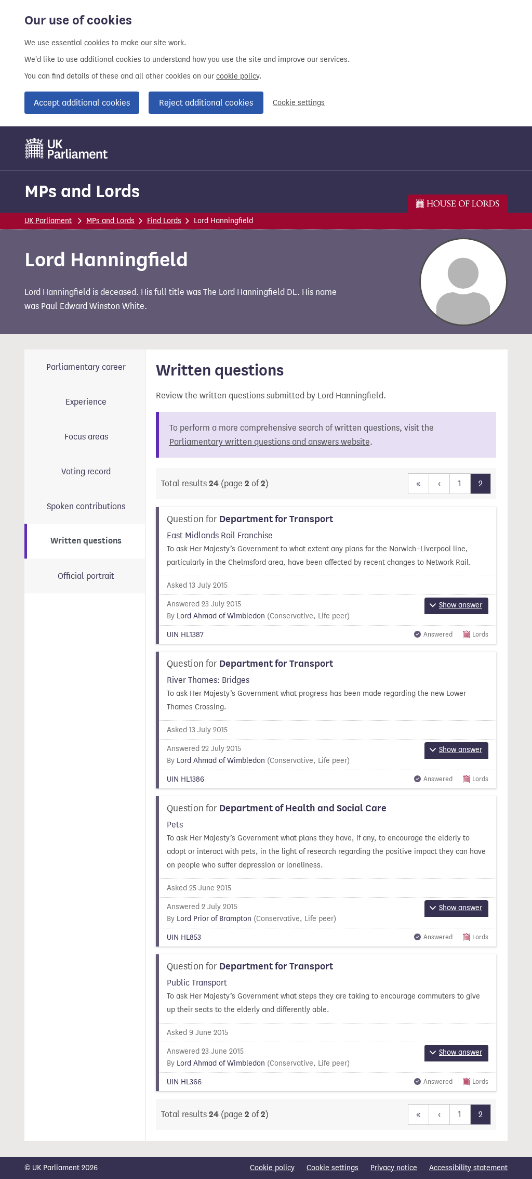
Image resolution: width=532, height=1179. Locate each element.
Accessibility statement (468, 1167)
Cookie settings (299, 102)
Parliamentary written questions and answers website (269, 442)
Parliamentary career (86, 367)
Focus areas (86, 437)
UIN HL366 (184, 1082)
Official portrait (86, 576)
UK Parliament (48, 220)
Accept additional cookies (82, 103)
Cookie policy (272, 1167)
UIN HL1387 (185, 634)
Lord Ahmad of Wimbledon (221, 616)
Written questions (86, 541)
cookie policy (237, 76)
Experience (86, 402)
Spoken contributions (86, 506)
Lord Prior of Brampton (214, 918)
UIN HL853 (184, 937)
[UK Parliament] (66, 148)
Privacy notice (393, 1167)
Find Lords (164, 220)
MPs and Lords (82, 191)
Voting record (86, 471)
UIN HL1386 (185, 779)
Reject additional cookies (206, 103)
